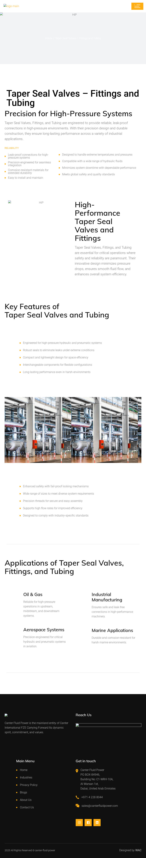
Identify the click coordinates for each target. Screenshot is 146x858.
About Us (26, 800)
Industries (26, 777)
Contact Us (27, 807)
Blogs (23, 792)
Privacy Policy (29, 785)
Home (23, 770)
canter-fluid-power (45, 850)
